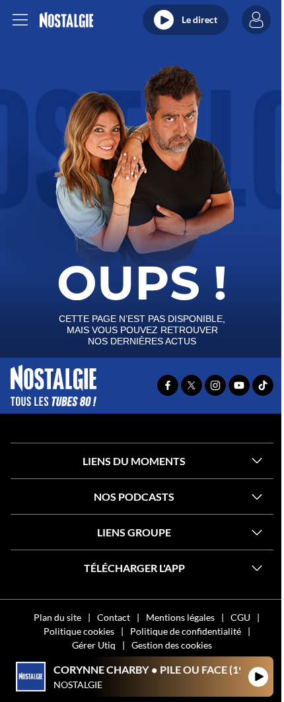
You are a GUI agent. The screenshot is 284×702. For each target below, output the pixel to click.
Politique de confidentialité (185, 631)
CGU (240, 617)
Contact (113, 617)
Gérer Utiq (94, 645)
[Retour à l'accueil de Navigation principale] (66, 20)
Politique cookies (79, 631)
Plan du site (57, 617)
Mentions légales (180, 617)
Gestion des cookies (171, 645)
